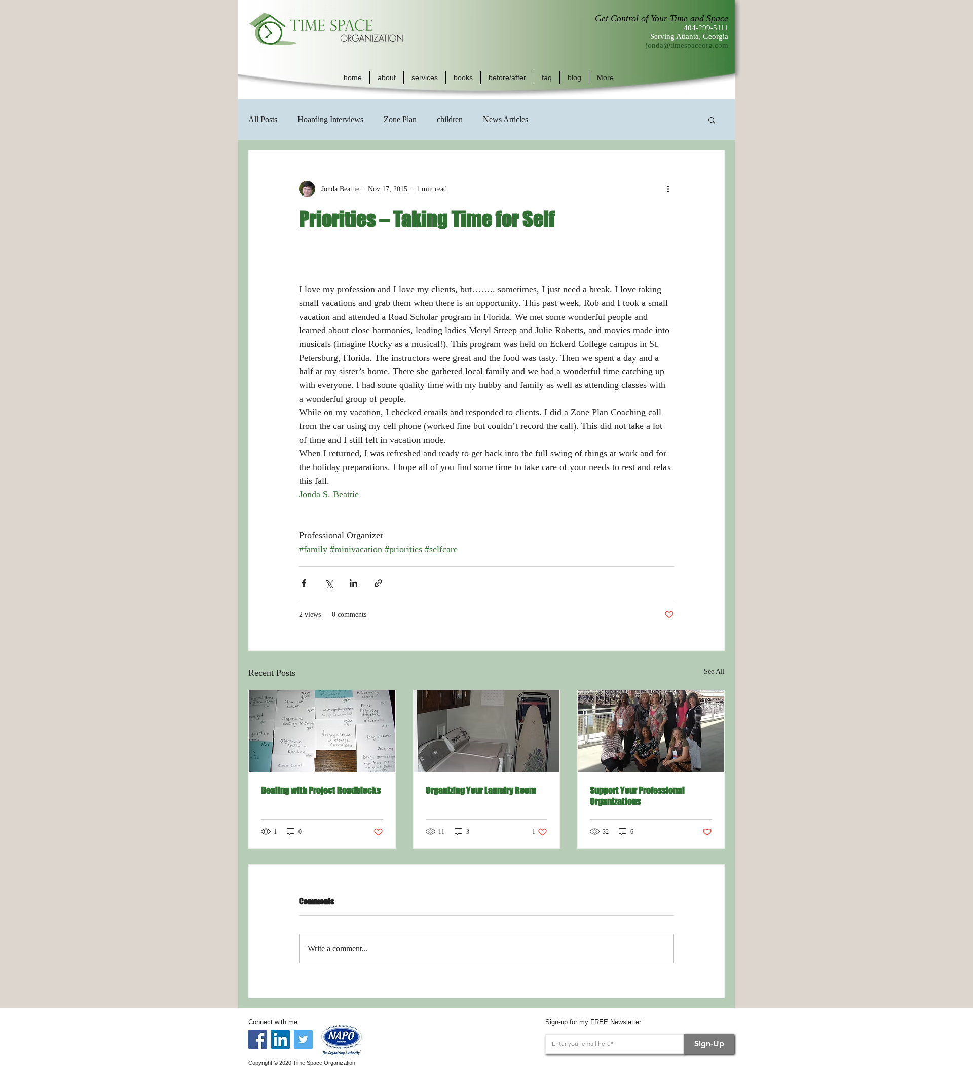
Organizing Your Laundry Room (481, 790)
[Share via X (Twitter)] (328, 583)
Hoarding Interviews (330, 119)
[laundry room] (487, 731)
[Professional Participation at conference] (651, 731)
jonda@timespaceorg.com (687, 45)
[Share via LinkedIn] (353, 583)
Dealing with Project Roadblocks (321, 790)
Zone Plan (400, 119)
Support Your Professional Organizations (637, 796)
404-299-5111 (706, 28)
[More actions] (668, 189)
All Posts (262, 119)
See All (714, 671)
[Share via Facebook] (304, 583)
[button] (386, 77)
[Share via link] (378, 583)
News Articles (505, 119)
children (450, 119)
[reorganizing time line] (322, 731)
